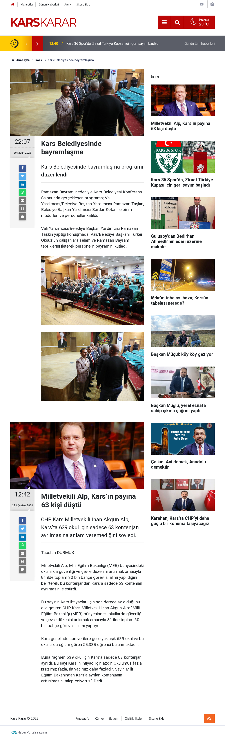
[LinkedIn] (22, 184)
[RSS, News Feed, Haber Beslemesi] (209, 718)
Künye (99, 719)
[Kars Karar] (43, 22)
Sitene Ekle (83, 4)
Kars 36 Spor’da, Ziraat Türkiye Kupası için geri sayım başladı (112, 43)
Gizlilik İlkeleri (134, 719)
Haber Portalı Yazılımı (32, 732)
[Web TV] (201, 4)
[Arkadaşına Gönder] (22, 200)
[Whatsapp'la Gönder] (22, 192)
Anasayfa (82, 719)
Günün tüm (200, 43)
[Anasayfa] (12, 4)
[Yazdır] (22, 208)
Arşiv (67, 4)
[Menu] (164, 22)
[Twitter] (22, 176)
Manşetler (27, 4)
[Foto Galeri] (212, 4)
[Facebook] (22, 168)
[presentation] (26, 43)
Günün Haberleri (49, 4)
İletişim (114, 719)
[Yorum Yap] (22, 216)
